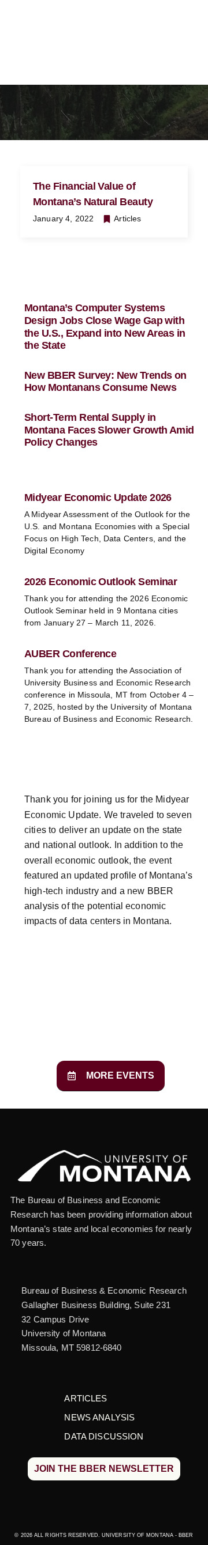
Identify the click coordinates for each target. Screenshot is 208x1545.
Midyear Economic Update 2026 (98, 497)
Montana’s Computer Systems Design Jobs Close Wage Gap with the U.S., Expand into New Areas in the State (104, 326)
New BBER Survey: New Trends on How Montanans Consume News (105, 382)
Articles (127, 218)
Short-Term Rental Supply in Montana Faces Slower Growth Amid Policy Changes (109, 430)
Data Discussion (103, 1436)
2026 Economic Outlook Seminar (100, 581)
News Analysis (99, 1417)
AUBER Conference (70, 654)
